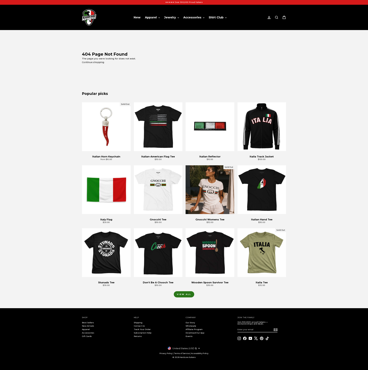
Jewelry (170, 17)
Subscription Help (143, 333)
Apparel (151, 17)
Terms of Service (182, 353)
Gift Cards (87, 336)
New (137, 17)
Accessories (192, 17)
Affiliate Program (194, 329)
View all (184, 294)
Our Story (190, 323)
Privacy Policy (166, 353)
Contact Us (139, 326)
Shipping (138, 323)
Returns (138, 336)
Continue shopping (93, 62)
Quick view (106, 148)
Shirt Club (216, 17)
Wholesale (191, 326)
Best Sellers (88, 323)
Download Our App (195, 333)
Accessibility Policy (200, 353)
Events (189, 336)
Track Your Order (142, 329)
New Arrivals (88, 326)
